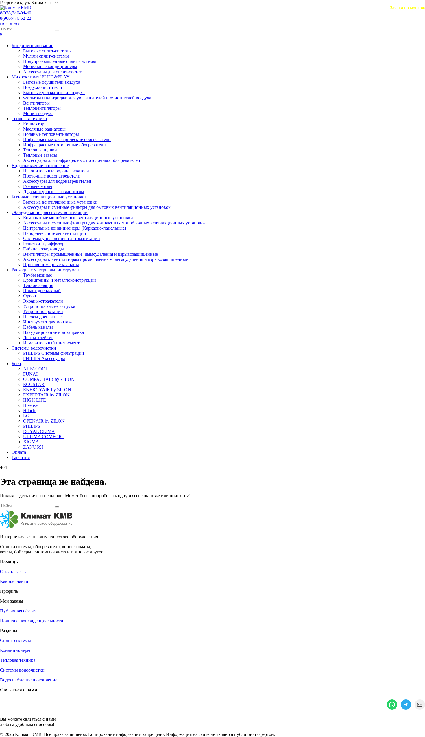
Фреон (29, 295)
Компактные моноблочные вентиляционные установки (78, 217)
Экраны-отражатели (43, 301)
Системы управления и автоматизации (61, 238)
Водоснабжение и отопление (40, 165)
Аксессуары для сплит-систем (52, 71)
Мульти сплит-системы (46, 56)
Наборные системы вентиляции (54, 233)
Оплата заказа (13, 571)
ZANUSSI (33, 447)
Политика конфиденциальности (31, 620)
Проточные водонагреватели (51, 175)
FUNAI (30, 374)
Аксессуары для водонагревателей (57, 181)
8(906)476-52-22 (15, 20)
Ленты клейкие (38, 337)
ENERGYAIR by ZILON (47, 389)
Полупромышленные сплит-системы (59, 61)
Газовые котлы (37, 186)
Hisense (30, 405)
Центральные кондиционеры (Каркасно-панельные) (74, 228)
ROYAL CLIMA (39, 431)
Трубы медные (37, 275)
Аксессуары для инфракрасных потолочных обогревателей (81, 160)
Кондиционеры (15, 650)
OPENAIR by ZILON (44, 420)
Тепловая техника (29, 118)
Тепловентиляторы (42, 108)
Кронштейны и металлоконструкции (59, 280)
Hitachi (29, 410)
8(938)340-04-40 (15, 12)
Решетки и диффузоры (45, 243)
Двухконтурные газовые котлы (53, 191)
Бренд (17, 363)
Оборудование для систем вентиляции (50, 212)
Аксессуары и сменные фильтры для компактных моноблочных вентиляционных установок (114, 222)
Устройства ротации (43, 311)
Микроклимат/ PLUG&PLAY (41, 76)
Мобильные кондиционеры (50, 66)
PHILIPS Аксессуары (44, 358)
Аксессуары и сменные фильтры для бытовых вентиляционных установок (97, 207)
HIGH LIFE (34, 400)
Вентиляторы (36, 102)
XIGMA (31, 441)
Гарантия (21, 457)
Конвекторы (35, 123)
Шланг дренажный (42, 290)
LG (26, 415)
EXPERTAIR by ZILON (46, 394)
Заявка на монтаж (407, 7)
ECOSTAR (34, 384)
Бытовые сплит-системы (47, 50)
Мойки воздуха (38, 113)
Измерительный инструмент (51, 342)
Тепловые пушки (40, 149)
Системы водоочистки (34, 347)
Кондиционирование (32, 45)
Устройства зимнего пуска (49, 306)
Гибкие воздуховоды (43, 248)
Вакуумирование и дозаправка (53, 332)
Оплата (19, 452)
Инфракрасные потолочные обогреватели (64, 144)
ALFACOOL (35, 368)
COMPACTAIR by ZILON (49, 379)
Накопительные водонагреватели (56, 170)
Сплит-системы (15, 640)
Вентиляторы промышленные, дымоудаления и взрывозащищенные (90, 254)
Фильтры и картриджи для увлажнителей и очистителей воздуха (87, 97)
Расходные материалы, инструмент (46, 269)
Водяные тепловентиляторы (51, 134)
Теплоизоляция (38, 285)
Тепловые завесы (40, 155)
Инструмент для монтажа (48, 321)
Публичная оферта (18, 610)
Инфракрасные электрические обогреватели (67, 139)
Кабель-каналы (38, 327)
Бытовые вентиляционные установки (49, 196)
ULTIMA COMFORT (43, 436)
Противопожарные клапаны (51, 264)
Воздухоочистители (42, 87)
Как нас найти (14, 581)
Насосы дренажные (42, 316)
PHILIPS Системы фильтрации (53, 353)
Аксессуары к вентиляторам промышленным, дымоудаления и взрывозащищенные (105, 259)
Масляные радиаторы (44, 129)
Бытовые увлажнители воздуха (54, 92)
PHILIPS (31, 426)
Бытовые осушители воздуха (51, 82)
